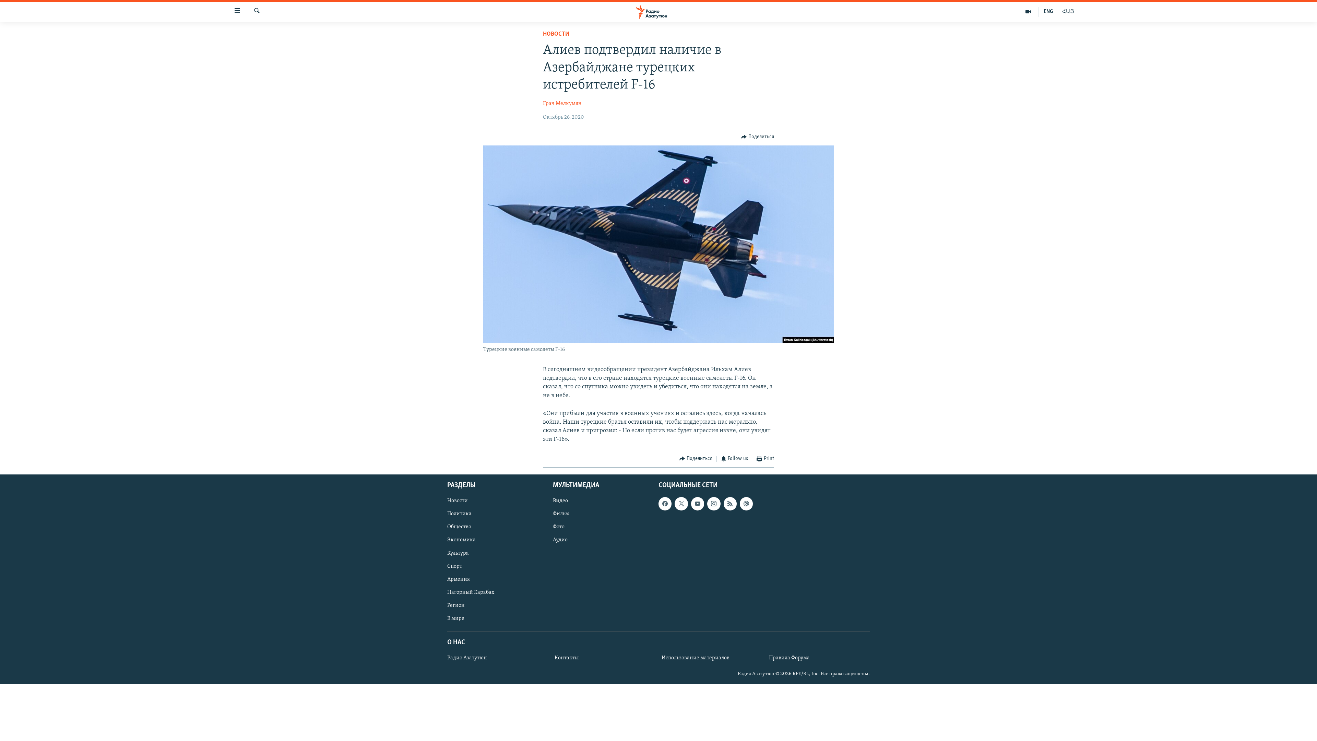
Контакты (567, 658)
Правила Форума (789, 658)
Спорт (454, 566)
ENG (1048, 11)
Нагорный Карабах (470, 592)
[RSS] (730, 503)
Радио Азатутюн (467, 658)
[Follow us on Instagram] (713, 503)
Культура (458, 553)
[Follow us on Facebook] (665, 503)
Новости (556, 34)
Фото (559, 527)
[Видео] (1028, 11)
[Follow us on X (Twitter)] (681, 503)
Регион (456, 605)
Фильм (561, 514)
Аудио (560, 540)
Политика (459, 514)
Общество (459, 527)
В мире (455, 618)
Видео (560, 501)
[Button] (757, 136)
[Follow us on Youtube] (697, 503)
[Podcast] (746, 503)
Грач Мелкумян (562, 103)
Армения (458, 579)
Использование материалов (695, 658)
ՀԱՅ (1068, 11)
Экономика (461, 540)
